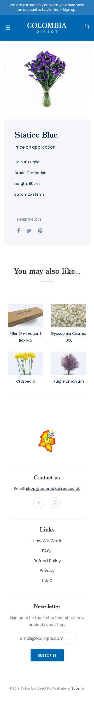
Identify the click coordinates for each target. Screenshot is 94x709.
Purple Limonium (69, 381)
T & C (47, 581)
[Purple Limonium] (68, 363)
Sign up (69, 9)
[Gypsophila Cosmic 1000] (68, 315)
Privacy (47, 571)
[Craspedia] (25, 363)
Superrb (77, 688)
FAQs (47, 551)
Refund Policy (47, 561)
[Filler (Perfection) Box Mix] (25, 315)
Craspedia (25, 381)
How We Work (47, 541)
